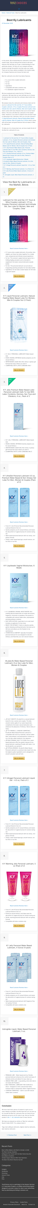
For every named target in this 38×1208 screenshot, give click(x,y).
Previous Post (12, 1135)
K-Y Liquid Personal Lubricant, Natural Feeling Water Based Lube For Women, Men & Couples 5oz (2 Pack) (19, 118)
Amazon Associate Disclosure (11, 1204)
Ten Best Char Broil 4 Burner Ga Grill (12, 1159)
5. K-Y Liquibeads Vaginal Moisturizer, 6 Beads (15, 159)
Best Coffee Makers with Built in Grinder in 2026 (15, 1150)
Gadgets (4, 1169)
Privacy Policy (14, 1202)
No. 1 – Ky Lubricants (14, 1117)
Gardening (5, 1171)
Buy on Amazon (19, 276)
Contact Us (31, 1204)
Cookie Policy (24, 1202)
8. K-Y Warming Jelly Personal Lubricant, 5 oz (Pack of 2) (18, 169)
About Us (24, 1204)
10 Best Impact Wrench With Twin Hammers (14, 1158)
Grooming (4, 1173)
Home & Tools (6, 1175)
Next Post (27, 1135)
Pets (3, 1179)
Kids (3, 1177)
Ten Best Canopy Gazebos (9, 1152)
